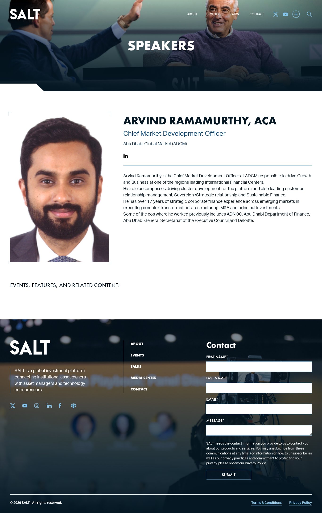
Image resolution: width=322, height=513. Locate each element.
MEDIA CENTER (144, 377)
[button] (192, 14)
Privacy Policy (300, 502)
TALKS (136, 366)
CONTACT (139, 389)
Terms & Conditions (266, 502)
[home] (25, 14)
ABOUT (137, 343)
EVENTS (137, 355)
